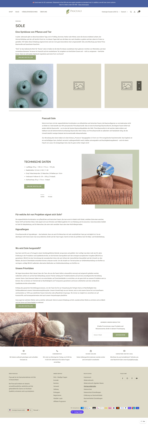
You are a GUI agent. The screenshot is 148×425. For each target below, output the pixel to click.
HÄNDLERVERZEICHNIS (29, 12)
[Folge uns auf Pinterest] (132, 378)
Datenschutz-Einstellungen (92, 392)
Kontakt (56, 380)
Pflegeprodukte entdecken (38, 188)
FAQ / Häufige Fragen (60, 377)
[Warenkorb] (138, 12)
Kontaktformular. (132, 359)
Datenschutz (88, 389)
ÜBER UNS (43, 12)
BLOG (17, 12)
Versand (56, 386)
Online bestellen (25, 57)
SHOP (11, 12)
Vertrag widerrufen (90, 386)
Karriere (56, 383)
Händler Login (57, 398)
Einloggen (56, 392)
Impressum (87, 377)
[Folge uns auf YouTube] (136, 378)
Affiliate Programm (59, 401)
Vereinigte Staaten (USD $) (110, 12)
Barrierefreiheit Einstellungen (93, 398)
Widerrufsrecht (88, 380)
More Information (83, 5)
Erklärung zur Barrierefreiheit (93, 395)
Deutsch (123, 12)
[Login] (134, 12)
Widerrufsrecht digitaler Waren (94, 383)
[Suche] (131, 12)
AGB (85, 401)
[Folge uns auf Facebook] (122, 378)
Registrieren (57, 395)
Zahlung (56, 389)
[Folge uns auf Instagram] (127, 378)
